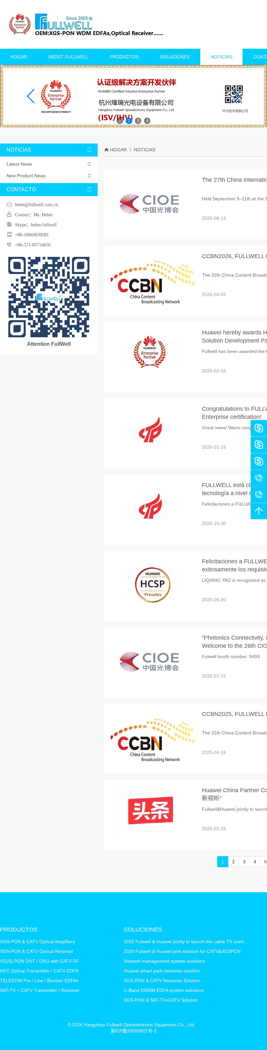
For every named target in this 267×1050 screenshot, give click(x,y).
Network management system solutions (164, 961)
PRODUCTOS (124, 56)
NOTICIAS (221, 56)
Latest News (49, 164)
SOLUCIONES (175, 56)
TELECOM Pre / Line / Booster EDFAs (39, 980)
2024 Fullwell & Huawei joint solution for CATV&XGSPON (182, 951)
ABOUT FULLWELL (68, 56)
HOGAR (18, 56)
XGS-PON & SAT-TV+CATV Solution (161, 1000)
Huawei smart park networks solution (162, 970)
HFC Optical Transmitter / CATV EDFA (39, 970)
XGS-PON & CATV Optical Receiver (36, 951)
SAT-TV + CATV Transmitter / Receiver (39, 990)
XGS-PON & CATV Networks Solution (162, 980)
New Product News (49, 175)
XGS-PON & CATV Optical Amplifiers (37, 941)
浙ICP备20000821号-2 (133, 1030)
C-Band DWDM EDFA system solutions (164, 990)
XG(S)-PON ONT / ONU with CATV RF (39, 961)
